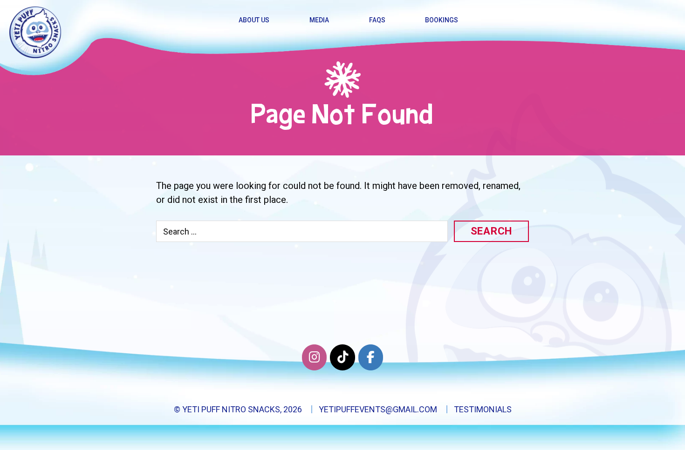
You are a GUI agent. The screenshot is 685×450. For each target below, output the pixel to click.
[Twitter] (342, 357)
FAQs (377, 20)
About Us (254, 20)
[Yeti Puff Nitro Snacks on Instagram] (314, 357)
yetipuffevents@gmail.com (378, 409)
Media (319, 20)
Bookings (441, 20)
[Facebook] (370, 357)
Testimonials (483, 409)
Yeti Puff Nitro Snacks (231, 409)
